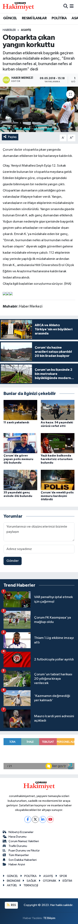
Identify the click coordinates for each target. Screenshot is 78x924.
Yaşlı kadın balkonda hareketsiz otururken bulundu (57, 459)
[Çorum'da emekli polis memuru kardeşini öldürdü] (57, 480)
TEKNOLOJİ (31, 885)
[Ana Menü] (72, 6)
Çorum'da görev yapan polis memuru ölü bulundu (18, 459)
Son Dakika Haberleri (23, 859)
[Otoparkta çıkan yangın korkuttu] (39, 109)
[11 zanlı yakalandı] (20, 410)
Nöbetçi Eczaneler (21, 832)
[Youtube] (50, 819)
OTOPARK (49, 880)
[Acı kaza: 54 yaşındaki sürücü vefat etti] (57, 410)
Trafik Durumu (18, 846)
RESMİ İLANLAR (34, 18)
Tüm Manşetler (19, 855)
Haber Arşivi (17, 864)
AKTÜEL (12, 885)
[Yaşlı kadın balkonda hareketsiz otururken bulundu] (57, 443)
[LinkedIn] (42, 819)
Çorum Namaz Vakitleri (24, 841)
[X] (35, 819)
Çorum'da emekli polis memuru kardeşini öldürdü (57, 496)
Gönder (12, 561)
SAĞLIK (31, 880)
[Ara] (65, 6)
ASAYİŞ (26, 30)
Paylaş (12, 136)
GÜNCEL (10, 18)
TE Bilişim (49, 918)
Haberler (9, 30)
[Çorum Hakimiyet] (18, 6)
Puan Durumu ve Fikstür (24, 850)
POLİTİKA (59, 18)
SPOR (63, 876)
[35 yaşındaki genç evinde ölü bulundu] (20, 480)
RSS (13, 905)
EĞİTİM (67, 880)
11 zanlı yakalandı (16, 422)
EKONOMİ (13, 880)
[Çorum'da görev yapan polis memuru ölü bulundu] (20, 443)
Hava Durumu (17, 836)
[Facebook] (27, 819)
